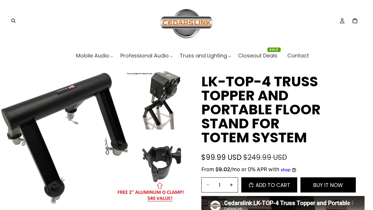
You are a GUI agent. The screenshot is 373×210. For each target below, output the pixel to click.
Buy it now (328, 185)
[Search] (13, 20)
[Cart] (355, 20)
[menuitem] (94, 55)
